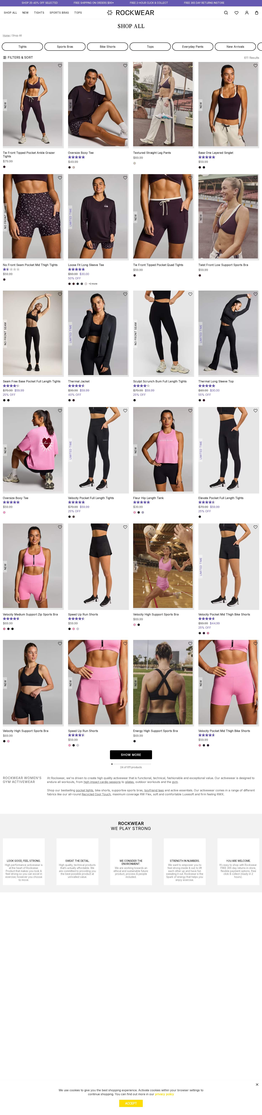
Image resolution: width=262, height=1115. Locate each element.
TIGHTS (39, 12)
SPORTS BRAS (59, 12)
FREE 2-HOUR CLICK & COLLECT (149, 2)
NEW (25, 12)
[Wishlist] (236, 12)
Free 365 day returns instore (204, 2)
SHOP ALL (10, 12)
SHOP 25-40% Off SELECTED (40, 2)
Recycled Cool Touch (96, 794)
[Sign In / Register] (247, 13)
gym (175, 782)
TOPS (78, 12)
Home (6, 35)
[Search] (226, 12)
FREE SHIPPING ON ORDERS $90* (94, 2)
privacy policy (164, 1094)
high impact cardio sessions (102, 782)
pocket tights (84, 790)
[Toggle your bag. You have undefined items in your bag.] (256, 12)
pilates (129, 782)
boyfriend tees (154, 790)
